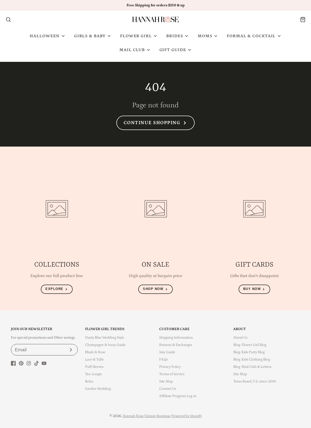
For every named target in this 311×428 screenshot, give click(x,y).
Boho (89, 381)
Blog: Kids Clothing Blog (251, 359)
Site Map (166, 381)
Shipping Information (176, 337)
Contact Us (167, 389)
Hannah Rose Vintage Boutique (147, 416)
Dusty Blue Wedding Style (104, 337)
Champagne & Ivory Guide (105, 345)
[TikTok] (36, 363)
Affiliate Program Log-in (178, 396)
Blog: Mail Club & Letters (252, 367)
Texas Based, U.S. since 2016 (254, 381)
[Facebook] (13, 363)
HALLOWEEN (45, 36)
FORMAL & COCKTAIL (251, 36)
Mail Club (132, 49)
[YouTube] (44, 363)
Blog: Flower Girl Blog (249, 345)
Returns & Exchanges (175, 345)
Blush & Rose (95, 352)
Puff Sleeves (94, 367)
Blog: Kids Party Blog (249, 352)
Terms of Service (172, 374)
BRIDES (174, 36)
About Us (240, 337)
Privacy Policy (170, 367)
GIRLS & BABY (90, 36)
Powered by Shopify (186, 416)
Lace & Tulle (94, 359)
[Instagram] (28, 363)
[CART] (303, 19)
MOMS (205, 36)
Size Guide (167, 352)
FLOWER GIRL (136, 36)
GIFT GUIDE (172, 49)
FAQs (163, 359)
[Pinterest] (21, 363)
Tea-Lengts (93, 374)
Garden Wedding (98, 389)
